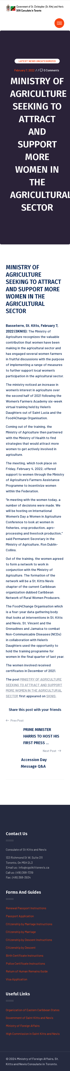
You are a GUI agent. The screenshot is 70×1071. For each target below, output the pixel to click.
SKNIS (51, 696)
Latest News (27, 61)
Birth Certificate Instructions (24, 955)
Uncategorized (46, 61)
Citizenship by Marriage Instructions (29, 924)
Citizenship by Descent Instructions (29, 940)
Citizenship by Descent (21, 947)
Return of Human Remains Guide (27, 971)
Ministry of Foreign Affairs (23, 1025)
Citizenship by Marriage (21, 932)
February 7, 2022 (24, 70)
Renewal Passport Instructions (26, 908)
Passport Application (20, 916)
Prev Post (17, 720)
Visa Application (16, 979)
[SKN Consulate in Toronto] (35, 7)
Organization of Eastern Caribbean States (33, 1010)
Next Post (50, 750)
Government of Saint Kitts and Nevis (29, 1017)
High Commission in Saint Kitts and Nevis (33, 1033)
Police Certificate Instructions (25, 963)
